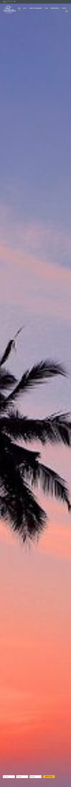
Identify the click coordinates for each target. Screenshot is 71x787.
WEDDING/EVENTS (55, 8)
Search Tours (48, 776)
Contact (64, 8)
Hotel (24, 8)
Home (19, 8)
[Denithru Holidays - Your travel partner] (9, 9)
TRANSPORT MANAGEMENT (35, 8)
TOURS (46, 8)
